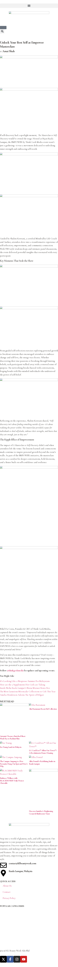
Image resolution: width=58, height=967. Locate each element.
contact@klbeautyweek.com (22, 863)
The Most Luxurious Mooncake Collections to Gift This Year (27, 691)
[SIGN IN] (3, 27)
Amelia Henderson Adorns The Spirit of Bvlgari (22, 694)
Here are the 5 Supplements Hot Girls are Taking (22, 684)
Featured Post (6, 931)
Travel (3, 941)
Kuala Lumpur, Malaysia (20, 871)
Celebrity (4, 914)
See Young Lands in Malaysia (10, 747)
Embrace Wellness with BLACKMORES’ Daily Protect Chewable (12, 780)
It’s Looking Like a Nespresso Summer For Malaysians (25, 681)
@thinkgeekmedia (15, 670)
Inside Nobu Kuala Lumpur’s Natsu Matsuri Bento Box (25, 688)
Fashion (3, 925)
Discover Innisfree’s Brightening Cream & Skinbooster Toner (41, 812)
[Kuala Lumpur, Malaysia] (3, 873)
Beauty (3, 909)
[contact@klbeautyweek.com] (3, 865)
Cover (3, 920)
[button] (29, 5)
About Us (7, 885)
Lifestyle (4, 936)
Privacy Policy (9, 898)
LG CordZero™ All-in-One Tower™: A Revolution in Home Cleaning (43, 751)
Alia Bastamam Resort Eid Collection (43, 709)
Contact (6, 892)
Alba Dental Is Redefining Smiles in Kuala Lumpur (42, 762)
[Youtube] (23, 959)
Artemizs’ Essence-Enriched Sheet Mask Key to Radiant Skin (12, 737)
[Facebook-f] (10, 959)
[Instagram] (16, 959)
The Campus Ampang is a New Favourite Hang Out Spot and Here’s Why (14, 764)
